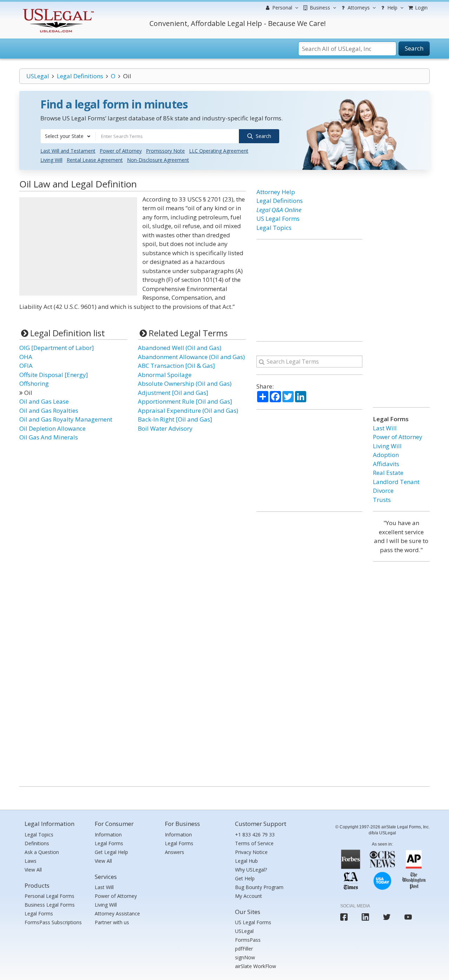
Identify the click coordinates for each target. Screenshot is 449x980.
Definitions (37, 843)
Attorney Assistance (117, 913)
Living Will (51, 160)
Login (421, 7)
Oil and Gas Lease (44, 401)
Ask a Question (42, 852)
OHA (25, 357)
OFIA (26, 366)
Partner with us (112, 922)
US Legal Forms (278, 218)
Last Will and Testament (67, 150)
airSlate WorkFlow (255, 966)
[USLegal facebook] (344, 917)
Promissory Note (165, 150)
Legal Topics (273, 228)
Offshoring (34, 383)
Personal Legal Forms (49, 896)
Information (108, 834)
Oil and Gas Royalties (48, 410)
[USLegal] (57, 10)
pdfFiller (244, 948)
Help (391, 7)
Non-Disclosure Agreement (158, 160)
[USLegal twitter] (386, 917)
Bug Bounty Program (259, 887)
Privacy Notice (251, 852)
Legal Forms (39, 913)
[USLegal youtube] (408, 917)
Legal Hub (246, 861)
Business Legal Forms (50, 904)
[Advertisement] (78, 246)
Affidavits (386, 464)
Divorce (383, 490)
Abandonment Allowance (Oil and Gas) (191, 357)
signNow (245, 957)
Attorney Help (275, 192)
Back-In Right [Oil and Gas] (175, 419)
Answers (174, 852)
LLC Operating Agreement (218, 150)
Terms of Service (254, 843)
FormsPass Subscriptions (53, 922)
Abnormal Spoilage (165, 375)
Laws (30, 861)
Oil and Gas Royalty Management (65, 419)
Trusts (382, 500)
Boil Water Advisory (165, 428)
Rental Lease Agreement (95, 160)
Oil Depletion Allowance (52, 428)
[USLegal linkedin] (365, 917)
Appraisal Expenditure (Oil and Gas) (188, 410)
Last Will (385, 428)
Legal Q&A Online (278, 210)
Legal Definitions (80, 76)
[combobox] (68, 136)
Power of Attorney (121, 150)
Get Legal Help (111, 852)
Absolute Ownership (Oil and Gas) (185, 383)
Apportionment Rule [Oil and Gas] (185, 401)
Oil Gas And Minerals (48, 437)
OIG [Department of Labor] (56, 348)
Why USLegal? (251, 869)
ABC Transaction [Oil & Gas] (176, 366)
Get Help (245, 878)
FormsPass (248, 939)
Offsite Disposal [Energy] (53, 375)
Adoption (386, 455)
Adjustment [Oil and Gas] (173, 393)
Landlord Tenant (396, 482)
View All (33, 869)
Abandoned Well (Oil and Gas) (179, 348)
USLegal (37, 76)
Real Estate (388, 473)
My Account (248, 896)
